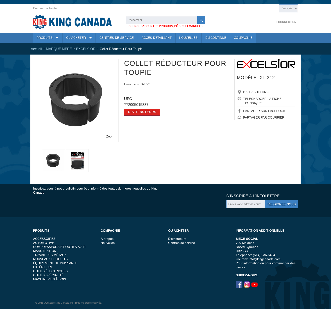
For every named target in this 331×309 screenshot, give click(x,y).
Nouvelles (108, 243)
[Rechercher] (201, 20)
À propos (107, 238)
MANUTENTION (44, 251)
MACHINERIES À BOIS (49, 279)
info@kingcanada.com (265, 259)
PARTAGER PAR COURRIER (263, 117)
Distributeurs (142, 112)
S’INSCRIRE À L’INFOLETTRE (253, 196)
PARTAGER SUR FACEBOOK (264, 111)
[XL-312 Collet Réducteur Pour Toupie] (77, 62)
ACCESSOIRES (44, 238)
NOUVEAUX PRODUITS (50, 259)
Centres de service (181, 243)
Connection (287, 22)
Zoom (110, 136)
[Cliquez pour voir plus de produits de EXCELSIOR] (266, 64)
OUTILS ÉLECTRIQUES (50, 271)
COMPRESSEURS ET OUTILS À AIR (59, 247)
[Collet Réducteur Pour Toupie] (77, 160)
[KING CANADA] (72, 22)
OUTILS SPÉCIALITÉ (48, 275)
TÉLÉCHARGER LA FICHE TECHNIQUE (262, 101)
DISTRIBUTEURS (255, 92)
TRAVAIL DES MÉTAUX (49, 255)
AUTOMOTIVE (43, 243)
